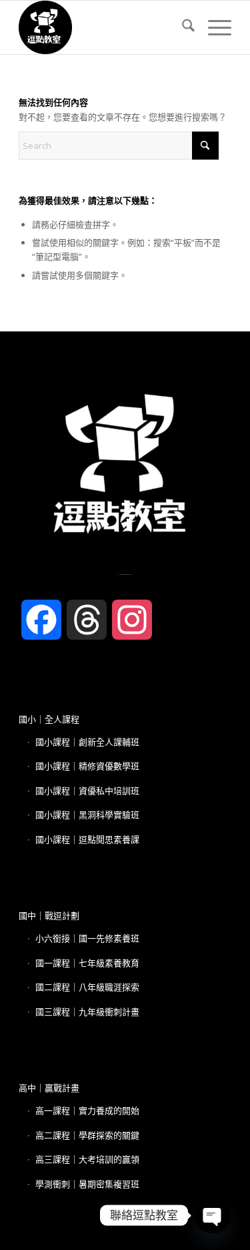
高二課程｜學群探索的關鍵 (87, 1135)
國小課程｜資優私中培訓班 (87, 791)
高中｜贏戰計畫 (49, 1088)
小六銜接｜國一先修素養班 (87, 938)
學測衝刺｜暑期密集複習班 (87, 1184)
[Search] (182, 27)
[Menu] (213, 27)
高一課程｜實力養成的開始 (87, 1110)
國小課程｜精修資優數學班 (87, 766)
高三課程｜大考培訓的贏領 (87, 1159)
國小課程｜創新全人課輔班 (87, 742)
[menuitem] (182, 27)
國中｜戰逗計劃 (49, 915)
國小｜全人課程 (49, 719)
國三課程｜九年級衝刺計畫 (87, 1012)
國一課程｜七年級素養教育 (87, 963)
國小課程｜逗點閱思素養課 (87, 839)
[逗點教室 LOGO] (104, 27)
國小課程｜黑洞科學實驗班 (87, 815)
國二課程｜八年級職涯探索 (87, 987)
